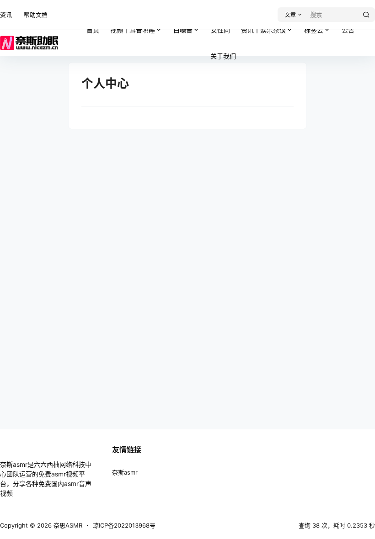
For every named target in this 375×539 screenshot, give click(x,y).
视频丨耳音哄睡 (139, 26)
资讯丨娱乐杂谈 (263, 30)
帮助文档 (36, 14)
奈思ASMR (67, 525)
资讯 (6, 14)
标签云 (320, 26)
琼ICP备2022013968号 (124, 525)
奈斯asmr (125, 472)
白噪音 (183, 30)
